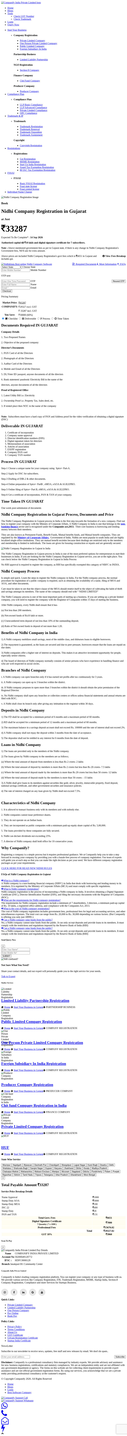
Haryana (58, 1168)
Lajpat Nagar (79, 1165)
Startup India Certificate (19, 1340)
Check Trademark (22, 19)
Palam (107, 1171)
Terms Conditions (16, 1329)
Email (33, 287)
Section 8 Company (29, 70)
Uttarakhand (75, 1175)
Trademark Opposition (31, 132)
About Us (12, 1332)
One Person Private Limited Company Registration (42, 1043)
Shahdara (6, 1168)
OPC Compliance (28, 113)
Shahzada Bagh (20, 1168)
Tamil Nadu (28, 1175)
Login (10, 22)
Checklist (13, 318)
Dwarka (103, 1165)
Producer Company (29, 91)
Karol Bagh (93, 1165)
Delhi (111, 1165)
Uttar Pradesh (61, 1175)
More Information (107, 264)
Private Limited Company (32, 40)
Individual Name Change (19, 192)
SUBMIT (6, 956)
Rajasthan (6, 1175)
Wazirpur (6, 1165)
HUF (5, 1147)
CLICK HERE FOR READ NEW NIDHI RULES (26, 868)
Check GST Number (24, 16)
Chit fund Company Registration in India (34, 1105)
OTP (33, 281)
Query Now (13, 24)
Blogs (10, 10)
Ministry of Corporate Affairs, (33, 537)
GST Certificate (15, 1335)
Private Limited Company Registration (32, 1126)
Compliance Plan (15, 94)
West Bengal (89, 1175)
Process (46, 318)
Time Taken (63, 318)
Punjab (116, 1171)
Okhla (78, 1168)
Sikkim (17, 1175)
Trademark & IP (15, 116)
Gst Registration (28, 159)
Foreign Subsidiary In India (33, 49)
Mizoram (65, 1171)
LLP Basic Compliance (31, 104)
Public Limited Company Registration (31, 1022)
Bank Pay (12, 1316)
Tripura (38, 1175)
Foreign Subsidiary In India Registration (33, 1064)
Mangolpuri (66, 1165)
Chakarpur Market (10, 1171)
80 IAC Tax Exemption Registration (37, 170)
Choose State (29, 267)
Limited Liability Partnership (34, 59)
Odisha (86, 1171)
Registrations (13, 148)
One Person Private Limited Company (38, 43)
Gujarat (48, 1168)
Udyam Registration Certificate (22, 1338)
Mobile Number (38, 270)
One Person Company (18, 1310)
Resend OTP (119, 281)
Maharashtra (26, 1171)
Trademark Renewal (30, 129)
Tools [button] (10, 13)
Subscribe (120, 1357)
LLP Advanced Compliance (33, 107)
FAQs (122, 264)
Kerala (86, 1168)
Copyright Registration (31, 145)
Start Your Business (16, 30)
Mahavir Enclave (42, 1171)
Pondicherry (97, 1171)
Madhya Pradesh (99, 1168)
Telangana (48, 1175)
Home (10, 8)
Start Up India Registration (33, 164)
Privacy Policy (14, 1326)
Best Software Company (19, 1392)
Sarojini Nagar (36, 1168)
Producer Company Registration (27, 1085)
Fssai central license (29, 189)
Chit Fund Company (30, 80)
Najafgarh (17, 1165)
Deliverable (30, 318)
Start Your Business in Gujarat (28, 1007)
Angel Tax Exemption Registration (37, 167)
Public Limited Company (32, 46)
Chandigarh (54, 1165)
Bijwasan (28, 1165)
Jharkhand (68, 1168)
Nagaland (76, 1171)
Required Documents (85, 264)
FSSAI (10, 173)
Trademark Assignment (31, 135)
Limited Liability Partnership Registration (35, 1000)
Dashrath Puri (40, 1165)
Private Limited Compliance (33, 110)
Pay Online (12, 1313)
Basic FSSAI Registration (32, 183)
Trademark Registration (31, 126)
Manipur (55, 1171)
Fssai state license (28, 186)
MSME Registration (29, 161)
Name (33, 284)
